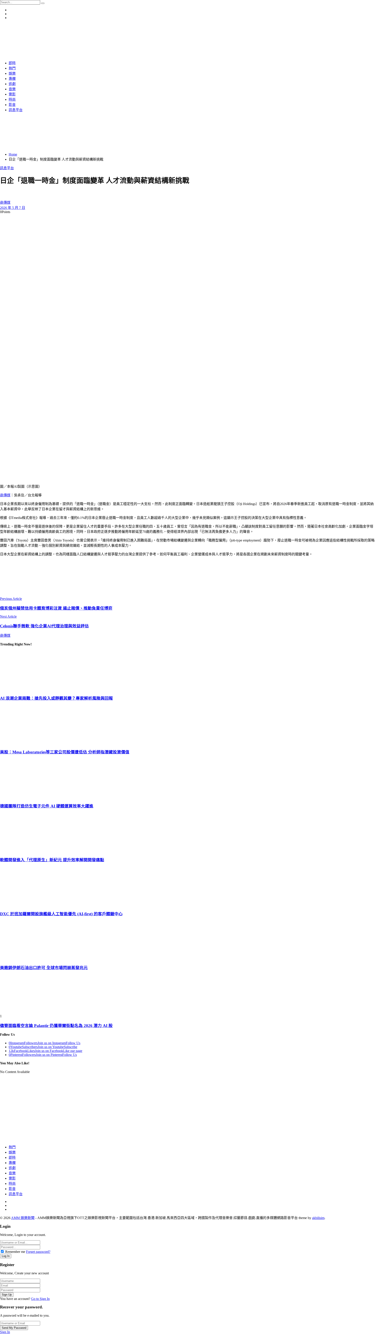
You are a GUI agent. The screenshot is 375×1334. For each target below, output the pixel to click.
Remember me (15, 1252)
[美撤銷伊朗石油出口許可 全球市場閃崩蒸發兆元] (187, 940)
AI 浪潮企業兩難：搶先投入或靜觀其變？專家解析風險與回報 (56, 698)
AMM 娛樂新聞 (23, 1218)
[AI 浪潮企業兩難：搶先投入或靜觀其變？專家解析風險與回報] (187, 671)
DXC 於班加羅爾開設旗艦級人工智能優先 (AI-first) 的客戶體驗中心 (61, 914)
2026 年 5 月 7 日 (12, 208)
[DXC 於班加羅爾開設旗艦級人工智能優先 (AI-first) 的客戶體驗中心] (187, 886)
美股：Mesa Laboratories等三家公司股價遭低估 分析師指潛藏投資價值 (64, 752)
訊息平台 (7, 168)
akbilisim (318, 1218)
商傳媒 (5, 202)
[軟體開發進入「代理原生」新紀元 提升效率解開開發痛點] (187, 833)
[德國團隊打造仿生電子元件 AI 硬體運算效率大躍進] (187, 779)
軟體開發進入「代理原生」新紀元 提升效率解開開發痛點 (52, 860)
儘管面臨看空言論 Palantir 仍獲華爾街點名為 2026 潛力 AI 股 (56, 1025)
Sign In (5, 1332)
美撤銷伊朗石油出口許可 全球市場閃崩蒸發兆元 (44, 967)
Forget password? (38, 1252)
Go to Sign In (40, 1299)
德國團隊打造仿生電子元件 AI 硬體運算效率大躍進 (46, 806)
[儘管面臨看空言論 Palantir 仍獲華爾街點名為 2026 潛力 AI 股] (187, 994)
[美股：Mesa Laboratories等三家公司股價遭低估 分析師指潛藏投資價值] (187, 725)
